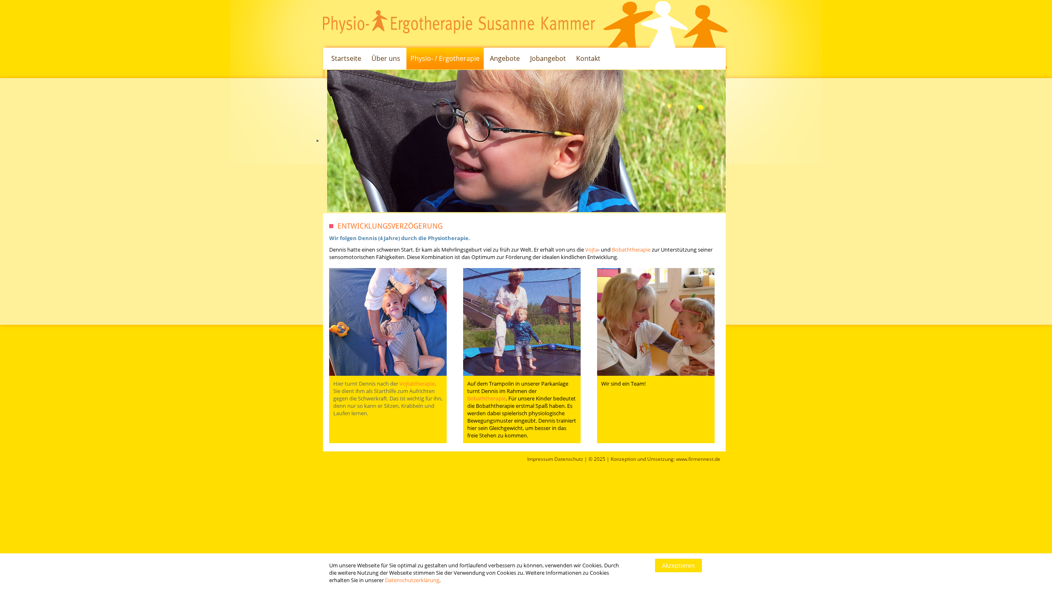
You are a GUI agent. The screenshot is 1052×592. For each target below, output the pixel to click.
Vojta (591, 249)
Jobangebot (548, 58)
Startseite (346, 58)
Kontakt (588, 58)
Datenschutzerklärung (412, 580)
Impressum (540, 459)
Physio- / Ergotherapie (445, 58)
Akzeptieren (678, 565)
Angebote (505, 58)
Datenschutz (568, 459)
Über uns (385, 58)
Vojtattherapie (417, 383)
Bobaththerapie (631, 249)
